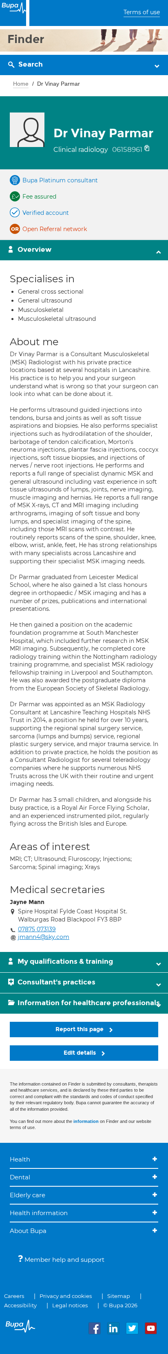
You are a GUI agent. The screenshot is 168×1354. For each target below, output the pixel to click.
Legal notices (70, 1305)
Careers (14, 1296)
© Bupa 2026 (120, 1305)
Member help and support (63, 1259)
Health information (39, 1213)
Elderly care (27, 1195)
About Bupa (28, 1231)
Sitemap (118, 1296)
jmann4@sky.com (43, 937)
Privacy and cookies (66, 1296)
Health (20, 1159)
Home (21, 83)
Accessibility (20, 1305)
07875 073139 (37, 929)
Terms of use (142, 12)
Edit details (80, 1052)
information (86, 1121)
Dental (20, 1177)
